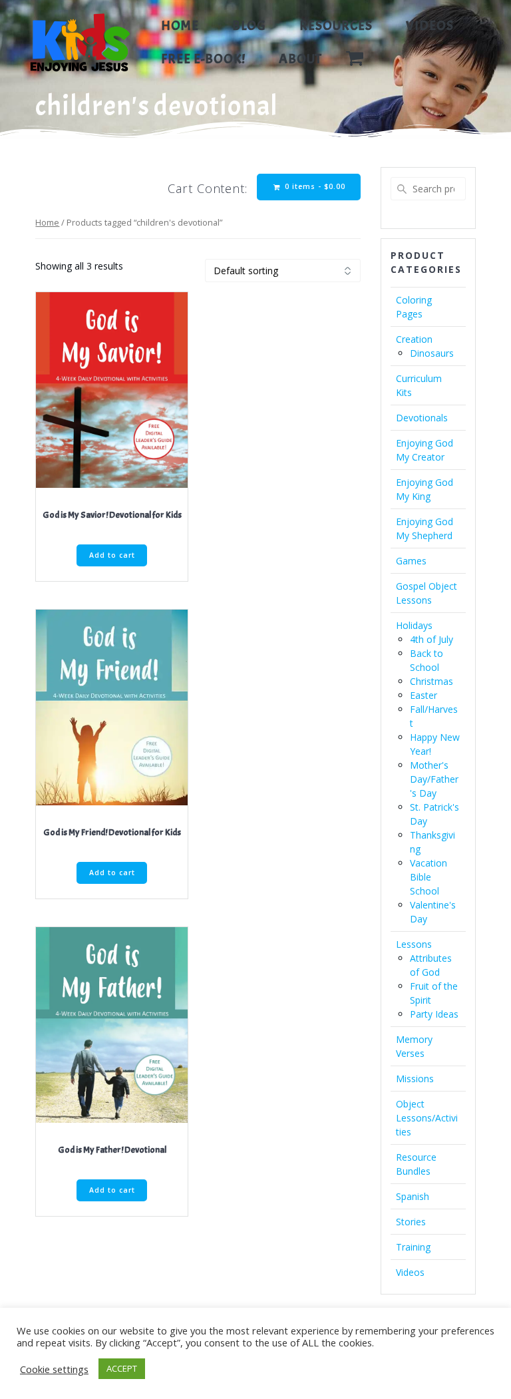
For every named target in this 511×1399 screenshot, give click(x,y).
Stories (411, 1221)
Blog (249, 25)
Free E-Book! (203, 59)
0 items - (313, 186)
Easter (423, 695)
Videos (430, 25)
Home (180, 25)
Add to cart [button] (112, 555)
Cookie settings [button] (54, 1369)
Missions (415, 1078)
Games (411, 560)
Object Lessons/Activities (427, 1118)
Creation (414, 339)
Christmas (431, 681)
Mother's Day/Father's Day (434, 779)
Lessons (414, 944)
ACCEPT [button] (121, 1368)
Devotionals (422, 417)
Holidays (414, 625)
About (300, 59)
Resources (336, 25)
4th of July (431, 639)
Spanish (412, 1196)
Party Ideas (434, 1014)
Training (413, 1247)
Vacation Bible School (428, 877)
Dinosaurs (432, 353)
